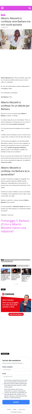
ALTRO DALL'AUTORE (22, 265)
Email (4, 373)
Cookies (14, 409)
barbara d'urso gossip (24, 259)
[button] (29, 8)
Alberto (7, 259)
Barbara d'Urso (14, 259)
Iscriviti (16, 402)
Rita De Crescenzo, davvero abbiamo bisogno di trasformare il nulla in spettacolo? (26, 278)
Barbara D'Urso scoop (7, 261)
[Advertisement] (16, 3)
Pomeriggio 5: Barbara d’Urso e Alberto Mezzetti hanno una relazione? (15, 226)
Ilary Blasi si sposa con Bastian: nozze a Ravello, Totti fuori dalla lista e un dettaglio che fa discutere (5, 277)
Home (2, 12)
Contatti (9, 409)
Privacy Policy (21, 409)
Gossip (6, 12)
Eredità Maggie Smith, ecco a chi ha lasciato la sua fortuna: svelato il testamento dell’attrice (15, 277)
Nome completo (7, 367)
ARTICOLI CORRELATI (9, 265)
